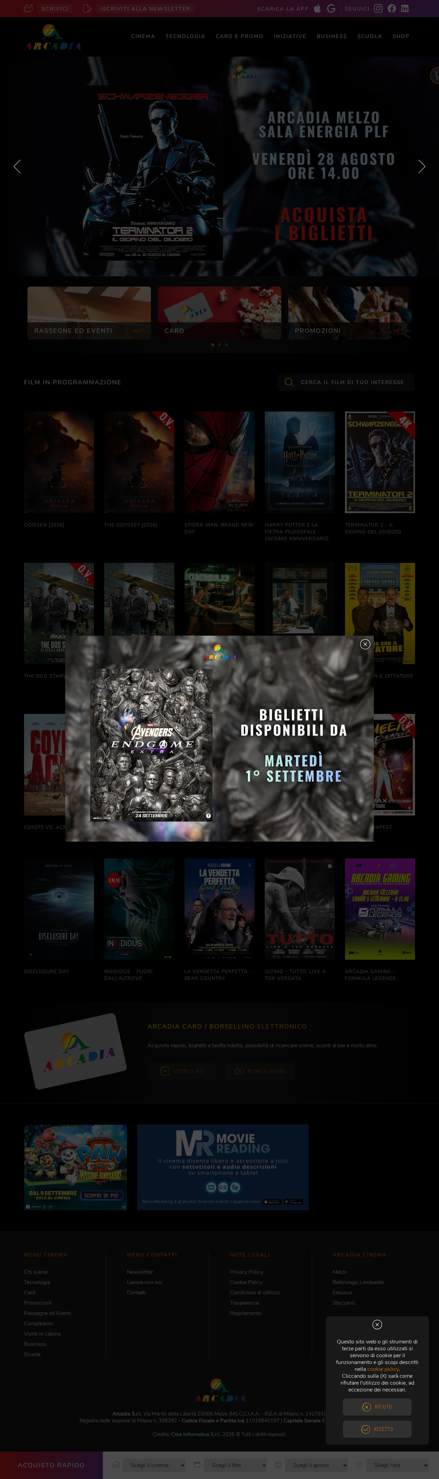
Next (422, 166)
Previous (17, 166)
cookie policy (383, 1369)
